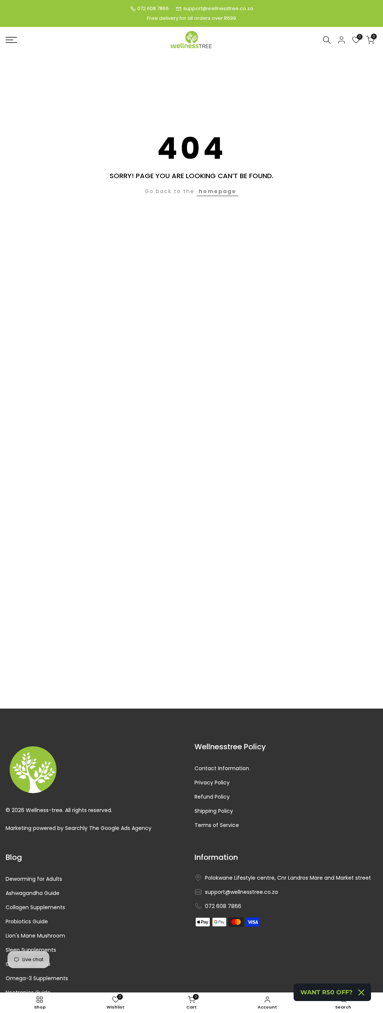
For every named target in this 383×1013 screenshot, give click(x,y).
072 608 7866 (153, 8)
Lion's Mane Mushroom (35, 935)
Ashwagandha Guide (32, 893)
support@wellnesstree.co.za (218, 8)
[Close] (361, 992)
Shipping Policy (213, 811)
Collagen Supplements (35, 907)
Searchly (76, 828)
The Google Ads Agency (120, 828)
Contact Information (221, 768)
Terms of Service (216, 825)
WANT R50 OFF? (326, 992)
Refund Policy (212, 796)
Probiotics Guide (27, 921)
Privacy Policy (212, 782)
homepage (217, 191)
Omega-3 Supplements (37, 978)
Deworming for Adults (34, 879)
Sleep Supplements (31, 950)
